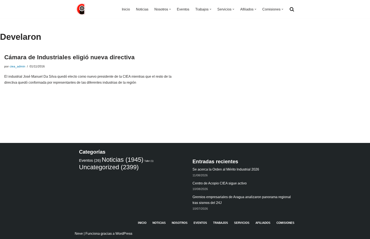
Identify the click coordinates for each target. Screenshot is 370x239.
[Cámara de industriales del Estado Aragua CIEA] (81, 9)
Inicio (126, 9)
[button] (170, 9)
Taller (149, 161)
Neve (79, 233)
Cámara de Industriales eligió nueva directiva (69, 57)
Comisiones (285, 222)
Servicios (241, 222)
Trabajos (220, 222)
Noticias (142, 9)
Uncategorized (109, 167)
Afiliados (262, 222)
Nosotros (180, 222)
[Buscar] (291, 9)
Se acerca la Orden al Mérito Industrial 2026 (225, 169)
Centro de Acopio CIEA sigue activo (219, 183)
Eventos (183, 9)
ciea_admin (17, 66)
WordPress (123, 233)
